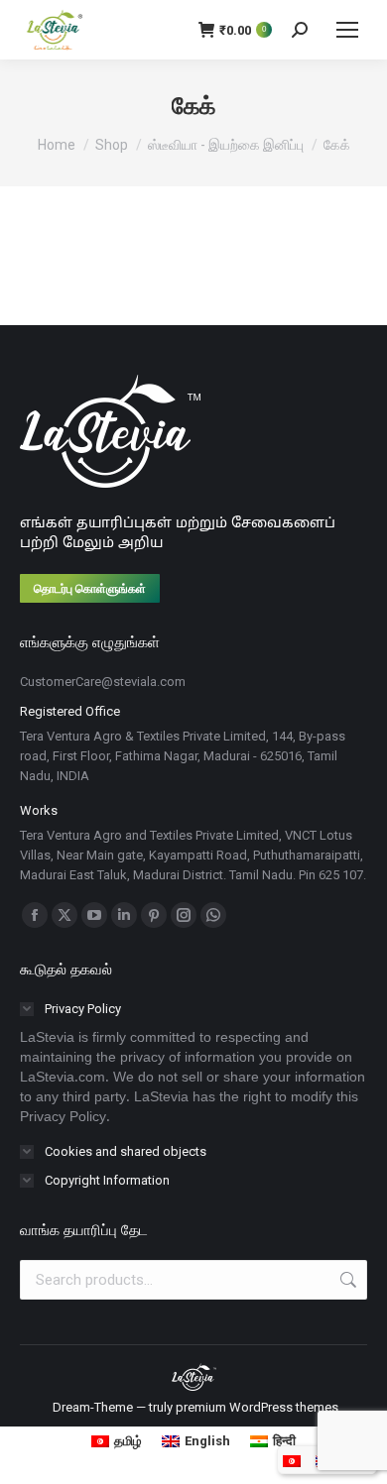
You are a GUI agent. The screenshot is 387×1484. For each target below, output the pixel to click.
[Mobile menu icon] (347, 30)
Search (346, 1280)
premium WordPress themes (257, 1407)
